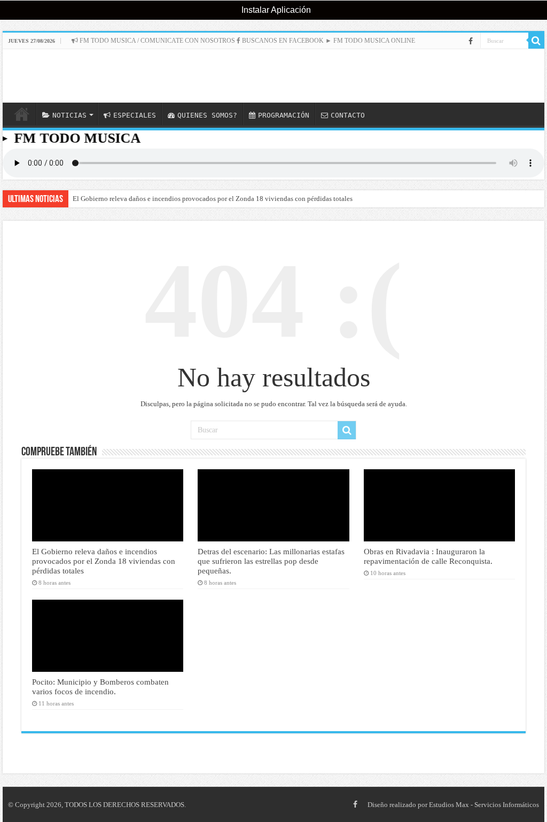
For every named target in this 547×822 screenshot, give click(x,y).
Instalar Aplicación (275, 9)
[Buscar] (536, 41)
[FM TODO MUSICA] (273, 76)
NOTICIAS (69, 115)
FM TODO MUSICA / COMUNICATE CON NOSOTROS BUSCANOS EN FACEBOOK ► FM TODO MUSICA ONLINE (246, 40)
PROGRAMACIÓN (283, 115)
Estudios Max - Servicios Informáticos (484, 805)
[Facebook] (470, 41)
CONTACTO (348, 115)
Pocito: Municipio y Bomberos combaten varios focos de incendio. (100, 686)
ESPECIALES (134, 115)
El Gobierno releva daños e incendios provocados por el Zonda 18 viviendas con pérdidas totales (213, 199)
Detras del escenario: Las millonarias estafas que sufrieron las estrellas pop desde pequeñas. (271, 561)
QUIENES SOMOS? (207, 115)
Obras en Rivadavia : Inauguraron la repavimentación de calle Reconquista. (428, 556)
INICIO (22, 114)
